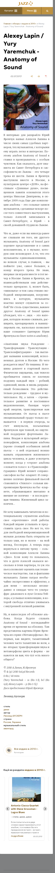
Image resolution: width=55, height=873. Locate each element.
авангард (9, 728)
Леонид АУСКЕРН (13, 715)
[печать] (39, 76)
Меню (30, 10)
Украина (16, 722)
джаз (6, 709)
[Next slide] (45, 809)
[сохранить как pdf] (46, 76)
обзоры (16, 23)
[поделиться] (31, 76)
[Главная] (26, 3)
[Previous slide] (8, 809)
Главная (7, 23)
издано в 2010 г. (29, 23)
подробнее (17, 836)
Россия (7, 722)
